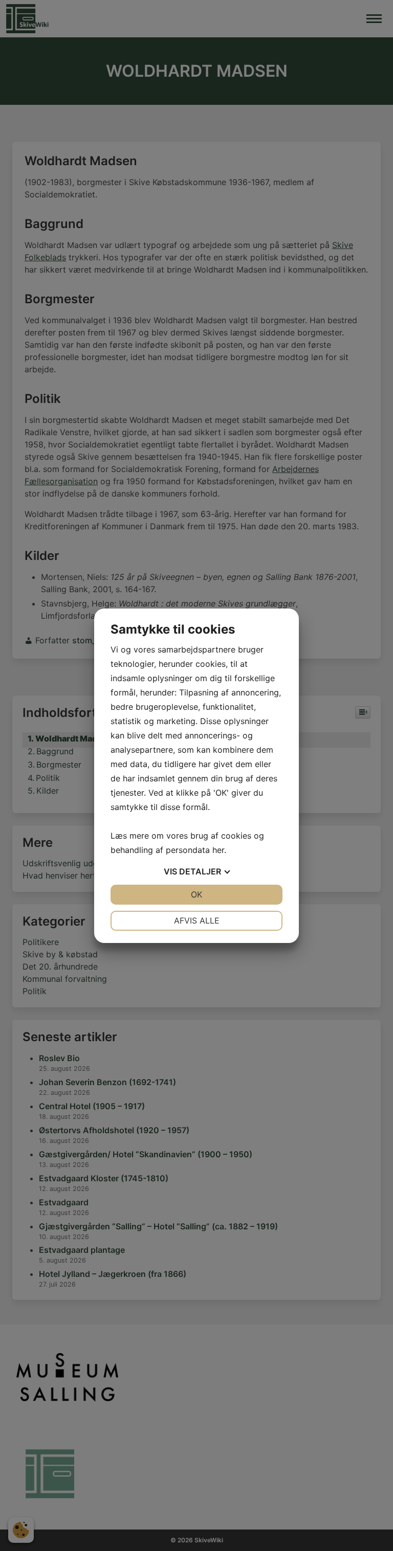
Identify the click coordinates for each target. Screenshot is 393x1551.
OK (196, 894)
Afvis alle (197, 920)
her (218, 850)
